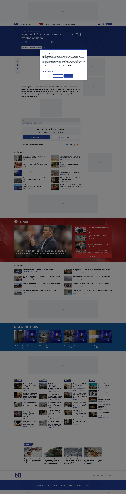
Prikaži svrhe (58, 75)
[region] (63, 64)
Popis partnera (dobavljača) (47, 71)
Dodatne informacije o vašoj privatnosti (54, 63)
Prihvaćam (68, 75)
